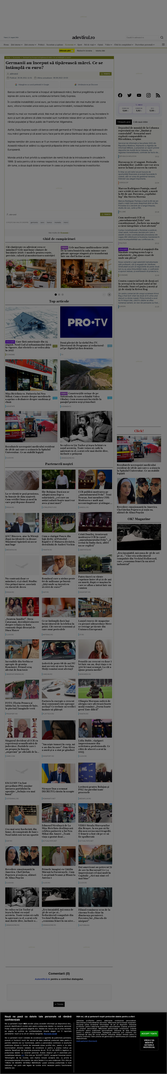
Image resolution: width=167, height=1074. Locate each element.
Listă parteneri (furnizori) (86, 1041)
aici (22, 1055)
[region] (83, 1043)
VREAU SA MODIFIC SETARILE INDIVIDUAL (149, 1044)
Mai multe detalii (50, 1034)
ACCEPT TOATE (149, 1033)
